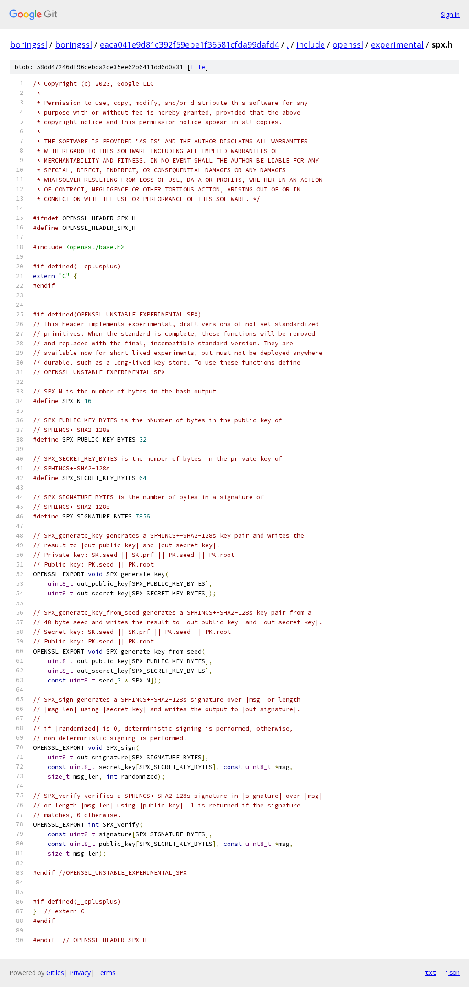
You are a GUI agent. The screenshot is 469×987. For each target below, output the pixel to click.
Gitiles (55, 972)
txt (430, 972)
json (452, 972)
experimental (397, 44)
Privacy (80, 972)
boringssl (28, 44)
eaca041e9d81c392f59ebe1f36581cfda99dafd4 (189, 44)
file (198, 67)
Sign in (450, 14)
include (310, 44)
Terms (105, 972)
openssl (348, 44)
